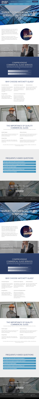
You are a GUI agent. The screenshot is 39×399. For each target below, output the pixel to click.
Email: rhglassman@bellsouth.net (34, 199)
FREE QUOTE (35, 1)
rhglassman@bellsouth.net (14, 1)
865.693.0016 (33, 394)
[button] (32, 4)
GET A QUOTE (19, 387)
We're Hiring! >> (28, 1)
